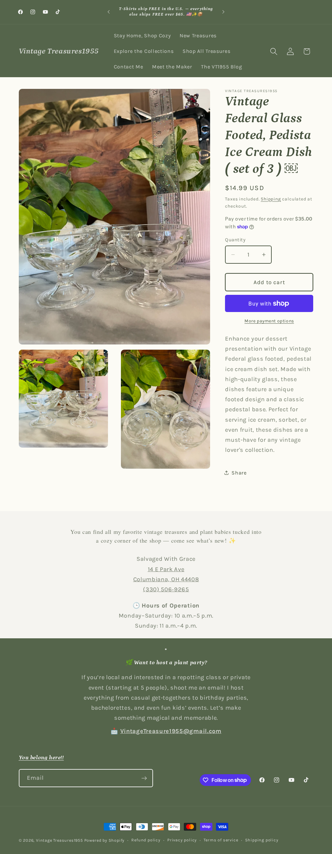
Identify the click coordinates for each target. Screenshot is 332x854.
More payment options (269, 320)
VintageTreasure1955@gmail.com (170, 731)
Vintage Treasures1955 (59, 840)
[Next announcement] (223, 12)
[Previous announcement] (108, 12)
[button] (274, 51)
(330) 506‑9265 (166, 589)
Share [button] (238, 473)
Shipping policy (262, 839)
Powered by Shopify (104, 840)
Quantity (235, 240)
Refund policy (145, 839)
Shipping (271, 198)
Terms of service (221, 839)
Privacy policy (182, 839)
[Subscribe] (144, 778)
